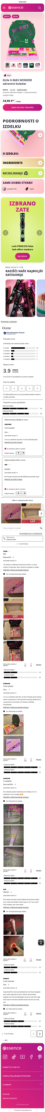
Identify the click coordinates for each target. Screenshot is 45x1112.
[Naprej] (39, 233)
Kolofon (6, 1094)
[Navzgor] (39, 1048)
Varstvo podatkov (10, 1098)
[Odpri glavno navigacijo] (4, 7)
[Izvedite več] (40, 173)
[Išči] (39, 7)
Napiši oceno (22, 90)
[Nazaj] (5, 233)
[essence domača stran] (15, 7)
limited (6, 16)
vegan (9, 75)
